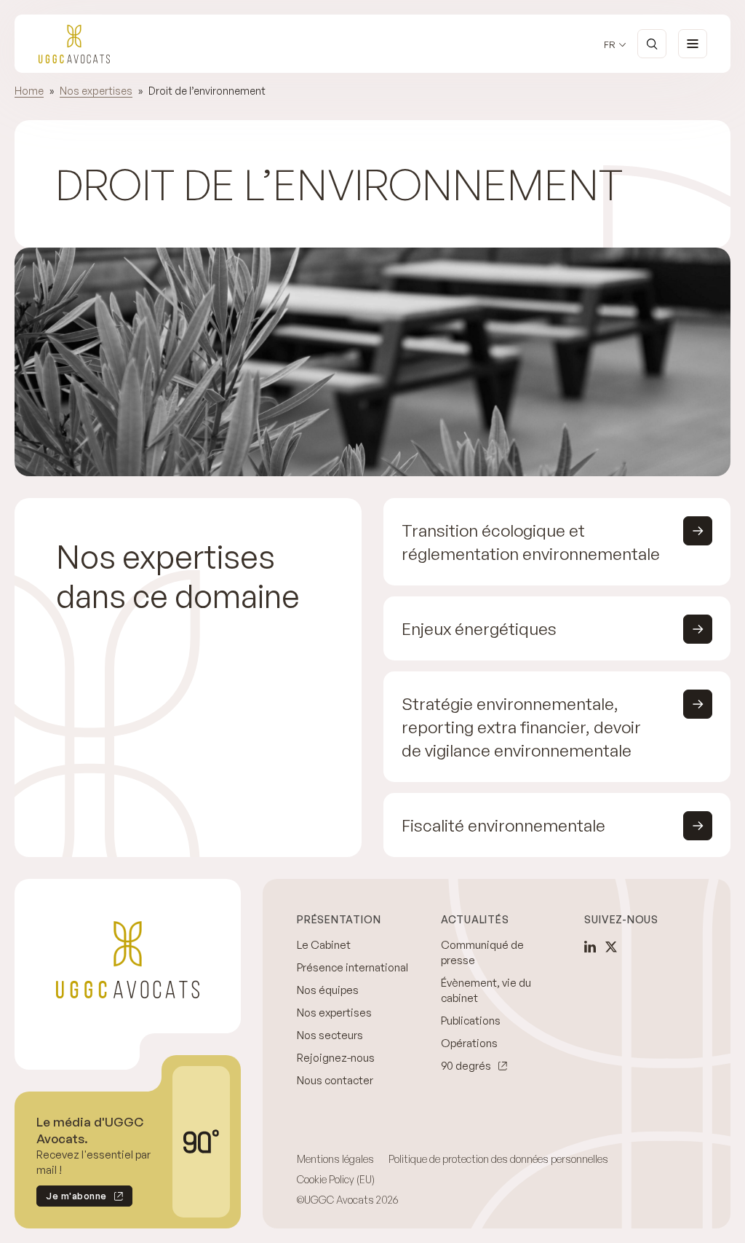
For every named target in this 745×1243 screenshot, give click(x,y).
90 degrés (466, 1066)
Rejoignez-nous (336, 1058)
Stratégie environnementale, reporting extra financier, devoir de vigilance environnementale (521, 726)
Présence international (352, 967)
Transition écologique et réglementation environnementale (531, 542)
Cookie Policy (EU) (336, 1179)
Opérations (469, 1043)
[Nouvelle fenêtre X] (611, 946)
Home (29, 90)
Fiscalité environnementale (503, 825)
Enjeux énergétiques (479, 628)
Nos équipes (328, 990)
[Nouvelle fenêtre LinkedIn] (590, 946)
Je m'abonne (71, 1198)
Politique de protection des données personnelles (498, 1159)
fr (609, 44)
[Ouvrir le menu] (692, 43)
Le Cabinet (324, 945)
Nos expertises (96, 90)
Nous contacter (335, 1080)
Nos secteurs (330, 1035)
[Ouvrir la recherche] (651, 43)
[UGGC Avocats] (74, 44)
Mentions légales (335, 1159)
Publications (471, 1020)
